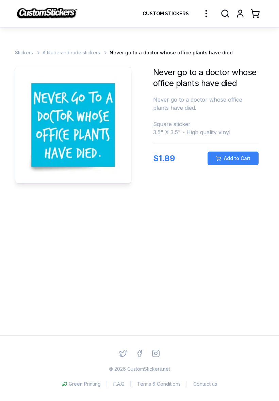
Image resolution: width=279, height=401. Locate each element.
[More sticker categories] (206, 13)
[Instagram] (156, 353)
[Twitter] (123, 353)
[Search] (225, 13)
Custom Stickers (166, 13)
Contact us (205, 384)
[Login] (240, 13)
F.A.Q (119, 384)
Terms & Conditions (159, 384)
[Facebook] (139, 353)
